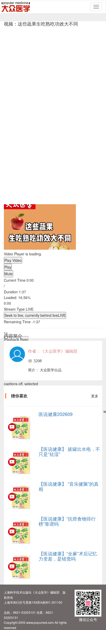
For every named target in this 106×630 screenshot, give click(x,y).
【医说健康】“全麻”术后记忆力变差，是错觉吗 (68, 556)
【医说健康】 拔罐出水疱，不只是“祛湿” (69, 451)
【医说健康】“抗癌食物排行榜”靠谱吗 (67, 521)
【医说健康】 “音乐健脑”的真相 (69, 486)
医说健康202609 (56, 414)
